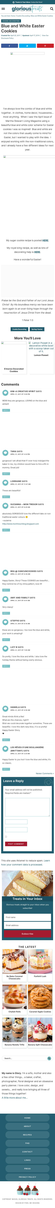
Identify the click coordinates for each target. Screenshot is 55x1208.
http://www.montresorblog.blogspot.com (20, 524)
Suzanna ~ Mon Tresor (24, 504)
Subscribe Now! (28, 2)
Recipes (27, 1135)
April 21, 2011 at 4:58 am (20, 710)
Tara (13, 451)
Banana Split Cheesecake (40, 1044)
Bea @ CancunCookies (23, 571)
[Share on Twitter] (27, 46)
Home (27, 1118)
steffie (14, 620)
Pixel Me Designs (32, 1203)
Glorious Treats (27, 9)
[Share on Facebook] (9, 46)
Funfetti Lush (40, 976)
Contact (27, 1152)
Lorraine (15, 481)
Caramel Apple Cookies (40, 1011)
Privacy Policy (27, 1177)
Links (27, 1160)
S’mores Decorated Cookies (14, 370)
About (27, 1126)
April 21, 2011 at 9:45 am (20, 507)
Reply (6, 410)
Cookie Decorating (11, 21)
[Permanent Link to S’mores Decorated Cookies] (13, 343)
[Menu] (3, 8)
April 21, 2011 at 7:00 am (20, 650)
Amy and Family (19, 597)
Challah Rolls (15, 1011)
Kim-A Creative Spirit (22, 391)
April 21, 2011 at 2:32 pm (20, 454)
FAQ (27, 1143)
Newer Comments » (45, 773)
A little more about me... (15, 1097)
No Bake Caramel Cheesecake (15, 977)
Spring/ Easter (37, 329)
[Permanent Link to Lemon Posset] (41, 351)
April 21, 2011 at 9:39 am (20, 574)
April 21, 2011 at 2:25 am (20, 753)
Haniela (15, 707)
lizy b (13, 647)
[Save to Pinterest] (45, 46)
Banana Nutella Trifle (14, 1044)
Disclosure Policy (7, 38)
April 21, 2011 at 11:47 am (20, 484)
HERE (45, 240)
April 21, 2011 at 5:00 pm (20, 394)
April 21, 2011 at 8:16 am (20, 623)
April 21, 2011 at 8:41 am (20, 600)
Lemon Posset (41, 355)
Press (27, 1169)
